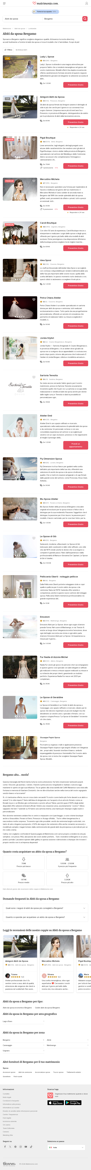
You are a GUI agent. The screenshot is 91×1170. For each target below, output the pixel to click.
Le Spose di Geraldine (51, 697)
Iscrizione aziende (10, 1121)
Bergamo (6, 1040)
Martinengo (51, 1045)
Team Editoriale (8, 1128)
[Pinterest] (15, 1147)
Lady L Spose (47, 56)
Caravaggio (7, 1045)
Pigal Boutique (47, 137)
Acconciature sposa (42, 1072)
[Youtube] (26, 1147)
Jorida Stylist (47, 338)
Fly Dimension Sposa (51, 458)
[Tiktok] (31, 1147)
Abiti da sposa (20, 29)
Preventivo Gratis (75, 85)
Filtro (9, 50)
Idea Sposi (45, 260)
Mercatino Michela (49, 179)
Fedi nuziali (18, 1077)
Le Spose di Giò (48, 536)
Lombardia (32, 29)
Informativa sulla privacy (12, 1104)
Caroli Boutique (48, 223)
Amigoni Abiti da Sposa (52, 97)
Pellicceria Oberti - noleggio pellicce (59, 576)
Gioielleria (6, 1077)
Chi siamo (6, 1125)
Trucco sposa (58, 1072)
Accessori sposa (9, 1072)
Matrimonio (7, 29)
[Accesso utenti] (86, 3)
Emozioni (45, 617)
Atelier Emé (46, 415)
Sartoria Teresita (49, 375)
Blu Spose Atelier (49, 499)
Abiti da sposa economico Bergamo (17, 1008)
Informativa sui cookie (11, 1108)
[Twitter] (10, 1147)
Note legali (7, 1097)
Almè (49, 1040)
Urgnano (6, 1051)
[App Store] (55, 1105)
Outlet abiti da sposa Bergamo (47, 1008)
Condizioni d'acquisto (11, 1101)
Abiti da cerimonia (25, 1072)
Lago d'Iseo (7, 1021)
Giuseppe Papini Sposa (50, 737)
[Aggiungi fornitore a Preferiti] (34, 58)
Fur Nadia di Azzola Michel (54, 657)
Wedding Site (8, 1135)
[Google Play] (73, 1105)
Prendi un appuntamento (75, 445)
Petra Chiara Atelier (50, 297)
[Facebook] (5, 1147)
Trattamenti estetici (74, 1072)
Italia (55, 1147)
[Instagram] (20, 1147)
